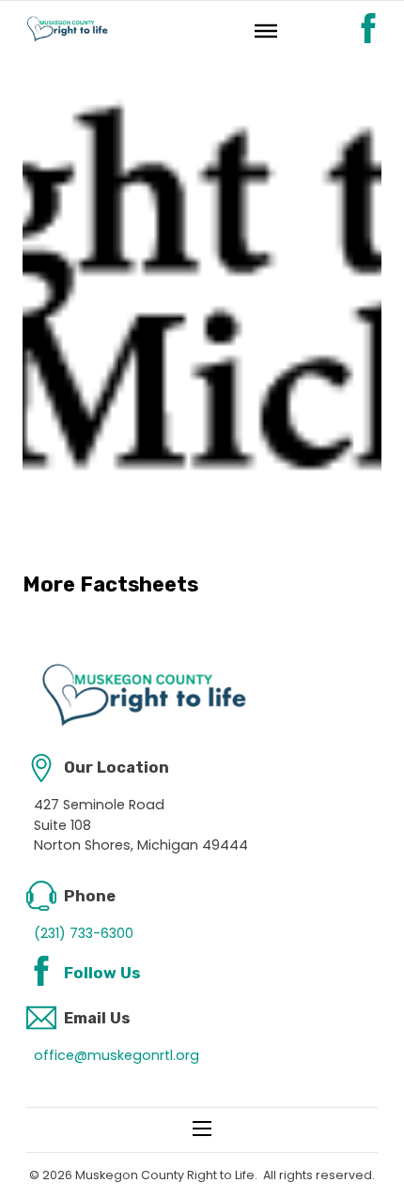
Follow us (102, 973)
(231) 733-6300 (83, 933)
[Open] (266, 30)
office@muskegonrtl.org (116, 1055)
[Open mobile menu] (202, 1128)
